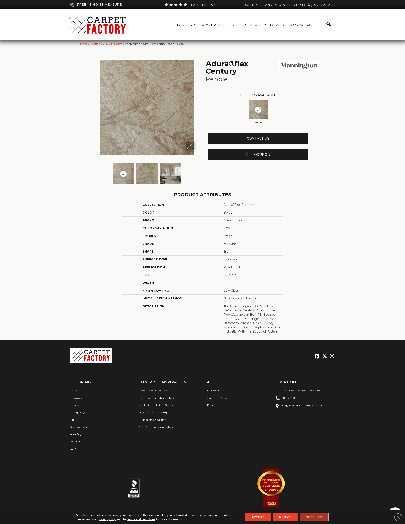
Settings (314, 517)
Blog (210, 405)
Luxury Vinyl (77, 412)
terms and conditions (141, 519)
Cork (73, 448)
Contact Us (258, 139)
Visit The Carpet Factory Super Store (298, 390)
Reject (285, 517)
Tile (72, 419)
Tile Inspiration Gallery (152, 419)
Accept (258, 517)
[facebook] (316, 356)
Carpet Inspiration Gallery (154, 390)
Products (116, 43)
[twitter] (324, 356)
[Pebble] (258, 109)
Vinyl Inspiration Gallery (153, 412)
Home (84, 43)
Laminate (76, 405)
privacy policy (107, 519)
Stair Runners (78, 426)
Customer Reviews (218, 397)
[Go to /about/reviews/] (190, 5)
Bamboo (75, 441)
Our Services (214, 390)
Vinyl (106, 43)
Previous (96, 172)
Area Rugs (76, 434)
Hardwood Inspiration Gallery (156, 397)
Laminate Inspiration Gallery (156, 405)
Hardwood (76, 397)
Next (197, 172)
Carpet (74, 390)
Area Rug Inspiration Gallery (156, 426)
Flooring (95, 43)
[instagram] (331, 356)
